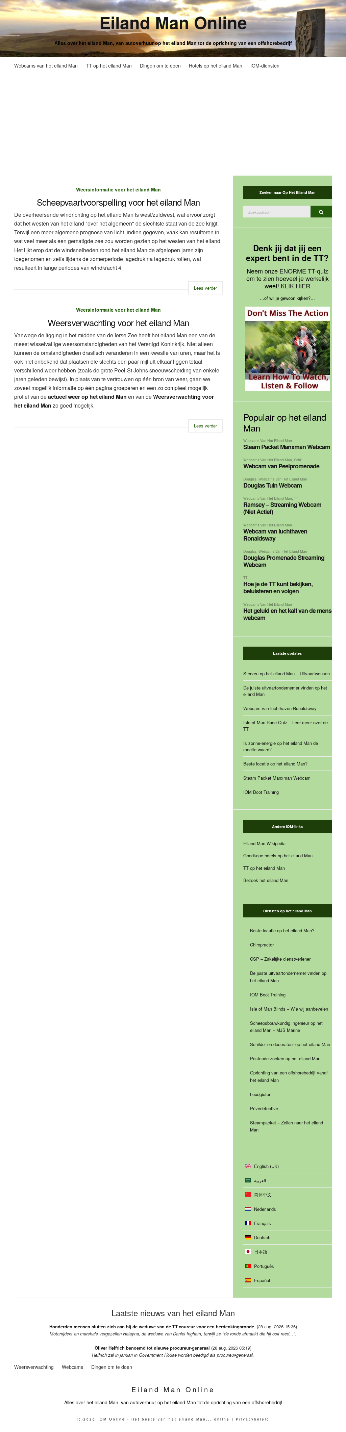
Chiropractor (262, 944)
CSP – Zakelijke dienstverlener (280, 959)
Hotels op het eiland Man (215, 65)
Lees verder (205, 288)
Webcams (72, 1366)
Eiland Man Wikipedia (264, 843)
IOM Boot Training (261, 792)
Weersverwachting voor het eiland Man (118, 322)
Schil (297, 459)
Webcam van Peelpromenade (281, 466)
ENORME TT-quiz (303, 270)
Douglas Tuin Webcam (272, 485)
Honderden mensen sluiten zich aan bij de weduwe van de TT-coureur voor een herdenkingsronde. (152, 1326)
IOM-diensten (264, 65)
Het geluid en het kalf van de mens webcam (287, 614)
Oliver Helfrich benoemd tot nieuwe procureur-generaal (152, 1348)
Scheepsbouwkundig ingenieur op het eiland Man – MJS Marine (286, 1026)
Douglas (249, 478)
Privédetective (264, 1108)
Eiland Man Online (173, 22)
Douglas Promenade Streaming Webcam (283, 561)
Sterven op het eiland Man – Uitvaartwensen (286, 673)
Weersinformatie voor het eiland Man (118, 189)
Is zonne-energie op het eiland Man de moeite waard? (280, 746)
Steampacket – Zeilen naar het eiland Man (286, 1126)
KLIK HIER (295, 285)
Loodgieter (260, 1094)
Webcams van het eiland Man (46, 65)
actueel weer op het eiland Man (87, 396)
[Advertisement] (173, 125)
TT (296, 498)
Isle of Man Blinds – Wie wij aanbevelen (289, 1009)
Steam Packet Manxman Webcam (286, 446)
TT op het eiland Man (109, 65)
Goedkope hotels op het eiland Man (278, 855)
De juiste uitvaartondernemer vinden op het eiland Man (285, 690)
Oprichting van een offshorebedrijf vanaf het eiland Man (289, 1076)
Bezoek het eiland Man (265, 880)
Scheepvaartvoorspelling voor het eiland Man (118, 202)
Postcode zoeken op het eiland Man (285, 1058)
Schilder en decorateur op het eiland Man (290, 1044)
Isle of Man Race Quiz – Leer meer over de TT (285, 725)
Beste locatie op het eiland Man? (275, 763)
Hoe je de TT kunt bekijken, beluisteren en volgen (278, 587)
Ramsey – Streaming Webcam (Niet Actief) (282, 508)
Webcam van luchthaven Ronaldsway (275, 535)
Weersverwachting (34, 1366)
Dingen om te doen (160, 65)
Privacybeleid (253, 1419)
